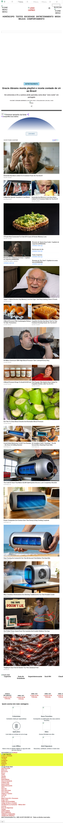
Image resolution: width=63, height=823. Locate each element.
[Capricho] (31, 10)
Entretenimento (31, 84)
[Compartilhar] (28, 114)
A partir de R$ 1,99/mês (21, 698)
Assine (56, 5)
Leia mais (31, 133)
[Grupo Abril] (2, 1)
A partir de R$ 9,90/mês (8, 698)
